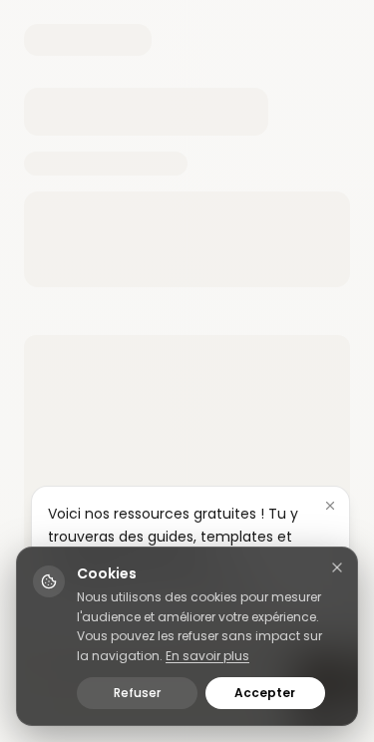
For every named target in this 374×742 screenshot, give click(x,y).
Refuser (137, 692)
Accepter (264, 692)
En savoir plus (207, 655)
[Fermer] (330, 506)
